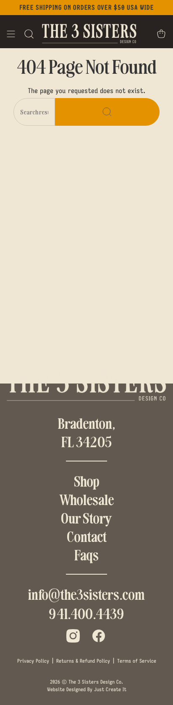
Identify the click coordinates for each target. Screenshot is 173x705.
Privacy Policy (33, 661)
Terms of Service (136, 661)
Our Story (86, 517)
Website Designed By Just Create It (86, 689)
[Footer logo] (86, 387)
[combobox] (34, 111)
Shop (87, 481)
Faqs (86, 554)
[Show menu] (11, 33)
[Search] (107, 112)
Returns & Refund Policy (83, 661)
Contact (87, 536)
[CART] (161, 33)
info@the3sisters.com (86, 594)
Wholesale (86, 499)
